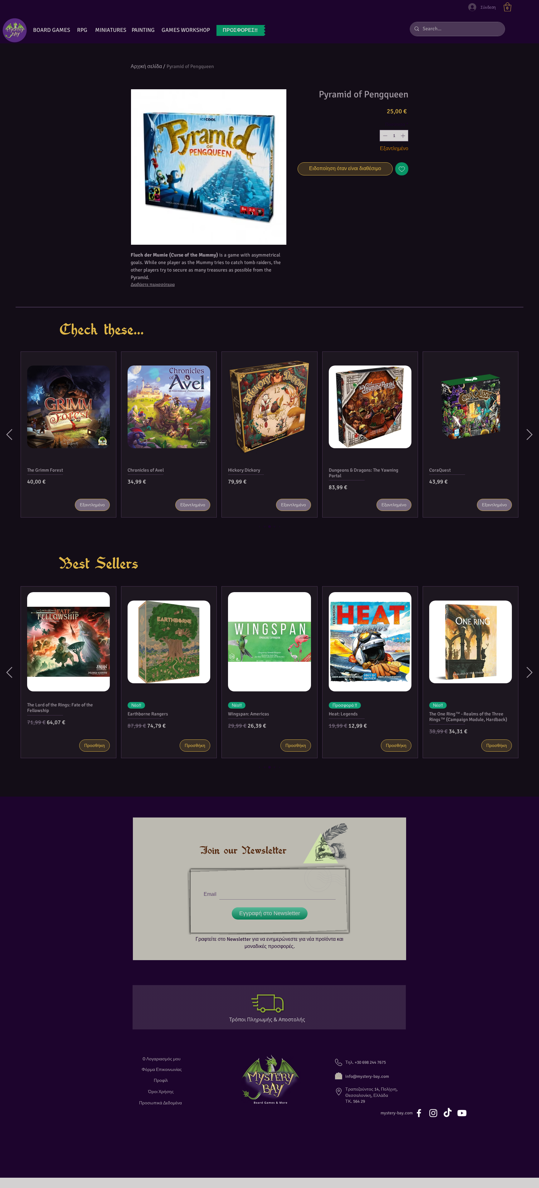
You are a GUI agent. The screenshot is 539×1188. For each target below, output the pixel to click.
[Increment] (403, 135)
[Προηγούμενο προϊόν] (9, 434)
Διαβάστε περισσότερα (153, 284)
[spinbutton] (394, 135)
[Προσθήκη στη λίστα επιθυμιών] (401, 168)
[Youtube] (462, 1113)
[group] (269, 434)
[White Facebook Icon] (419, 1113)
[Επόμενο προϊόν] (529, 434)
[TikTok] (447, 1113)
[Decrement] (384, 135)
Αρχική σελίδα (146, 66)
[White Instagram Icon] (433, 1113)
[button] (507, 7)
